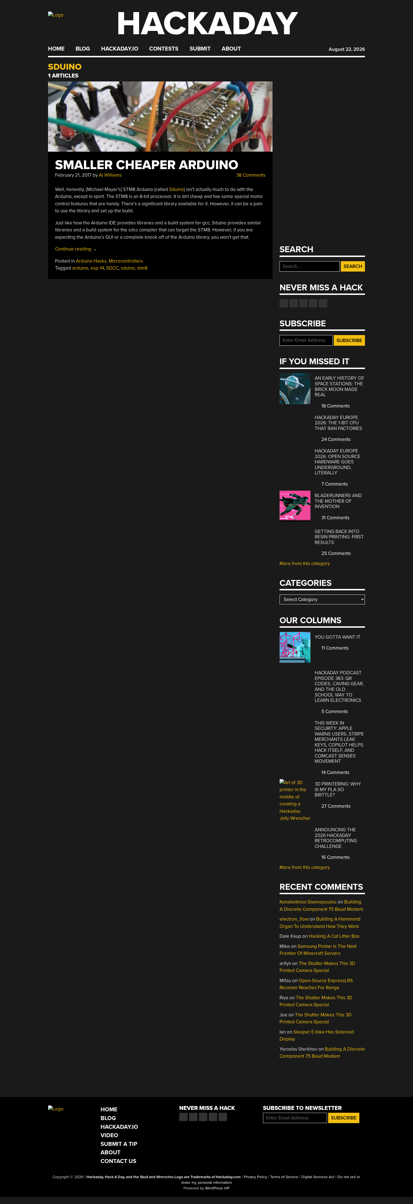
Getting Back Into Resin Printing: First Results (339, 537)
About (231, 48)
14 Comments (335, 772)
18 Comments (335, 406)
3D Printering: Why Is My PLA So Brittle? (338, 789)
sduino (128, 268)
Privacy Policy (255, 1177)
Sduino (176, 189)
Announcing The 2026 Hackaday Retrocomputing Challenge (336, 838)
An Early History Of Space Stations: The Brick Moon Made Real (339, 386)
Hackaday (207, 24)
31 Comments (335, 518)
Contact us (323, 303)
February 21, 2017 (73, 175)
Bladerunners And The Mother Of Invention (338, 501)
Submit (200, 48)
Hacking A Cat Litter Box (334, 936)
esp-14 (97, 268)
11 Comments (334, 648)
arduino (80, 268)
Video (109, 1135)
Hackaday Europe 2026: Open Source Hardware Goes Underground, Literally (337, 462)
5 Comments (334, 711)
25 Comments (335, 553)
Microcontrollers (126, 261)
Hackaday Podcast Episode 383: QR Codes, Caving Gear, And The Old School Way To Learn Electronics (339, 686)
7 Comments (334, 484)
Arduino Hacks (91, 261)
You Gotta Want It (337, 637)
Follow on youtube (303, 303)
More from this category (305, 563)
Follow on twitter (293, 303)
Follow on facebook (284, 303)
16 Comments (335, 857)
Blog (83, 48)
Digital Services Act (317, 1177)
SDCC (112, 268)
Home (56, 48)
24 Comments (335, 439)
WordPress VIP (217, 1188)
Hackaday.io (119, 48)
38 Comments (250, 175)
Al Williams (110, 175)
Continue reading (76, 249)
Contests (163, 48)
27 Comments (335, 806)
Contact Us (118, 1161)
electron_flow (294, 919)
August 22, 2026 (347, 49)
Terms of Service (284, 1177)
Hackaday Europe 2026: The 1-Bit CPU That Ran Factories (338, 423)
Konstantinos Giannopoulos (308, 902)
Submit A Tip (119, 1144)
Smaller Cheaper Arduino (146, 165)
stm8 (142, 268)
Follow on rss (313, 303)
